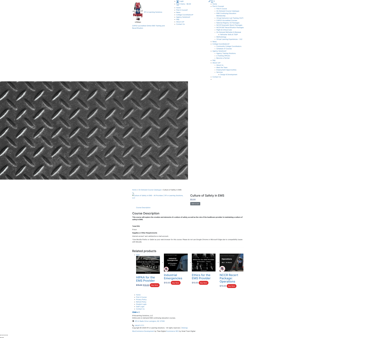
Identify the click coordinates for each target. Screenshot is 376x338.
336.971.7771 (139, 325)
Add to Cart (195, 203)
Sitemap (185, 328)
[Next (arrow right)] (3, 337)
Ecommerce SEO (172, 331)
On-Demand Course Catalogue (149, 190)
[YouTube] (135, 312)
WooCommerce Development (143, 331)
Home (134, 190)
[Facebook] (133, 312)
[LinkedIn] (137, 312)
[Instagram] (139, 312)
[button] (133, 193)
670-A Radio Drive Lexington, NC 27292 (150, 321)
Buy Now (154, 285)
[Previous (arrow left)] (1, 337)
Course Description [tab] (143, 208)
